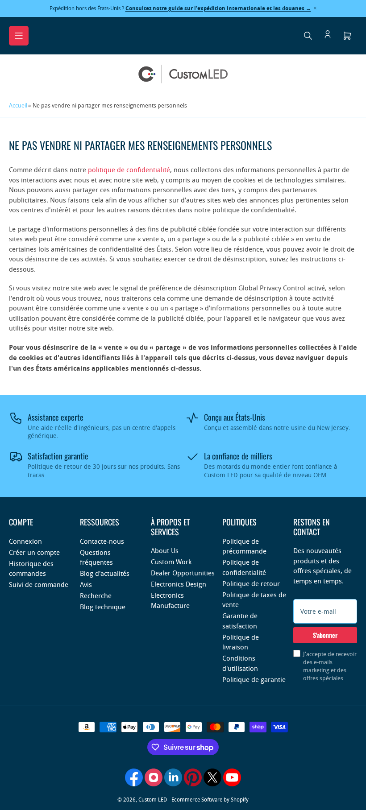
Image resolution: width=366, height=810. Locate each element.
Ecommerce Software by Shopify (210, 799)
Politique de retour (251, 583)
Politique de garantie (254, 679)
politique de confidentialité (129, 169)
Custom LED (152, 799)
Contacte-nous (102, 541)
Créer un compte (34, 552)
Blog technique (102, 606)
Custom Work (171, 561)
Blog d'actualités (104, 573)
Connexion (25, 541)
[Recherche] (308, 35)
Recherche (96, 595)
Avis (86, 584)
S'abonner (325, 635)
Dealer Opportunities (183, 572)
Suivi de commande (38, 584)
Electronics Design (178, 583)
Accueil (18, 105)
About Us (165, 550)
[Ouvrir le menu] (19, 35)
